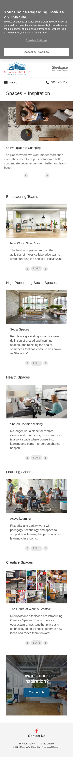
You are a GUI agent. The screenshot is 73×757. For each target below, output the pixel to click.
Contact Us (36, 692)
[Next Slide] (47, 175)
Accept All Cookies (36, 51)
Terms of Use (46, 743)
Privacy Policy (27, 743)
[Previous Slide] (25, 175)
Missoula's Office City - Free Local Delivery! (40, 747)
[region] (36, 29)
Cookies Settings (36, 40)
